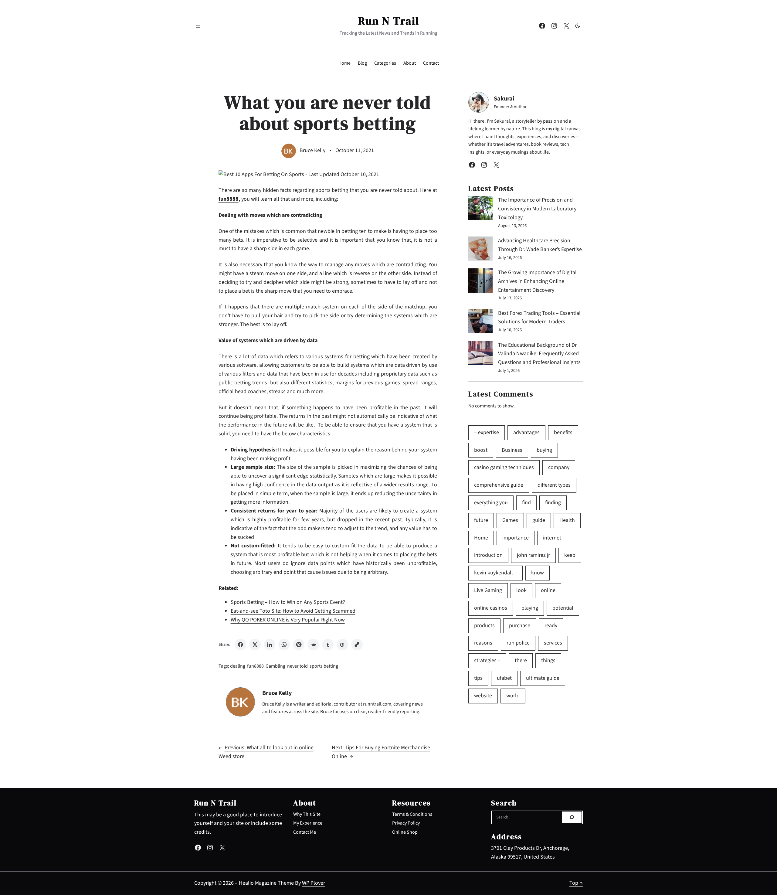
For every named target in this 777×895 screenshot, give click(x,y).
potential (562, 608)
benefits (563, 432)
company (558, 467)
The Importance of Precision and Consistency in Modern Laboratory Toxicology (537, 208)
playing (529, 608)
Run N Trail (388, 20)
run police (518, 643)
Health (567, 520)
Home (481, 538)
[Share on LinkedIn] (269, 644)
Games (510, 520)
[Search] (572, 817)
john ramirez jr (533, 555)
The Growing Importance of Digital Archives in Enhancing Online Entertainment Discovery (537, 281)
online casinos (490, 608)
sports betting (324, 666)
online (548, 590)
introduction (488, 555)
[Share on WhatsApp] (284, 644)
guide (538, 520)
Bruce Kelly (312, 150)
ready (551, 625)
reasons (483, 643)
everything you (491, 502)
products (484, 625)
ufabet (504, 678)
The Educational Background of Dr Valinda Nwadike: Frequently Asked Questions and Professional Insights (539, 353)
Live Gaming (488, 590)
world (513, 695)
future (481, 520)
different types (554, 485)
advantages (526, 432)
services (553, 643)
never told (297, 666)
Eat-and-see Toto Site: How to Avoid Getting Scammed (293, 611)
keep (569, 555)
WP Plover (313, 883)
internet (552, 538)
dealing (237, 666)
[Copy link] (357, 644)
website (483, 695)
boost (480, 450)
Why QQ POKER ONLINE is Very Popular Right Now (288, 620)
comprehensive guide (498, 485)
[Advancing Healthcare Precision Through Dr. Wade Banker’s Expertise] (480, 250)
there (521, 660)
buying (544, 450)
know (537, 573)
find (526, 502)
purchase (519, 625)
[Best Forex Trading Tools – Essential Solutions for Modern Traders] (480, 322)
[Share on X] (255, 644)
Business (512, 450)
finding (553, 502)
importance (515, 538)
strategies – (487, 660)
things (548, 660)
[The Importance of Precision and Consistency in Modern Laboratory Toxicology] (480, 209)
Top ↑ (576, 883)
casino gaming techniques (504, 467)
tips (478, 678)
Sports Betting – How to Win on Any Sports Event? (288, 602)
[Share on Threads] (342, 644)
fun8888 (255, 666)
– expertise (486, 432)
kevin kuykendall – (495, 573)
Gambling (275, 666)
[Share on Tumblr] (328, 644)
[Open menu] (198, 25)
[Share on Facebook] (240, 644)
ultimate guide (542, 678)
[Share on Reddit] (313, 644)
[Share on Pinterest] (298, 644)
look (521, 590)
